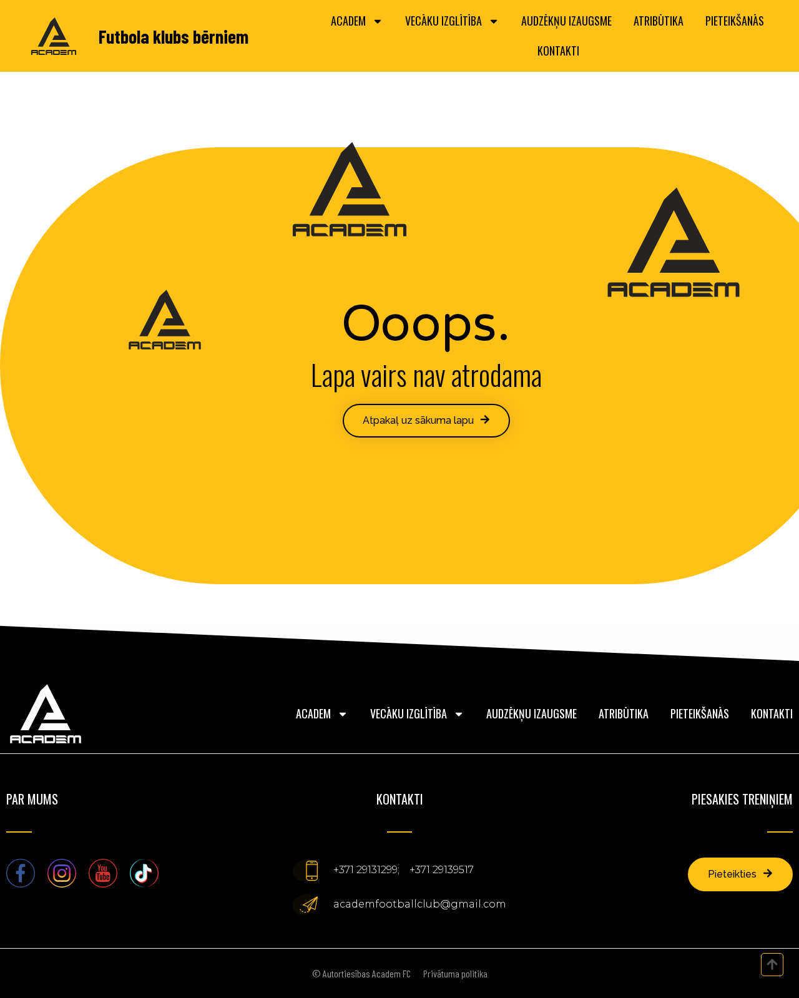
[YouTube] (103, 873)
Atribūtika (659, 20)
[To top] (772, 964)
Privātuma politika (455, 973)
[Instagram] (61, 873)
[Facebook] (20, 873)
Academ (348, 20)
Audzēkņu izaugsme (566, 20)
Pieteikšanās (734, 20)
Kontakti (558, 50)
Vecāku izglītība (443, 20)
